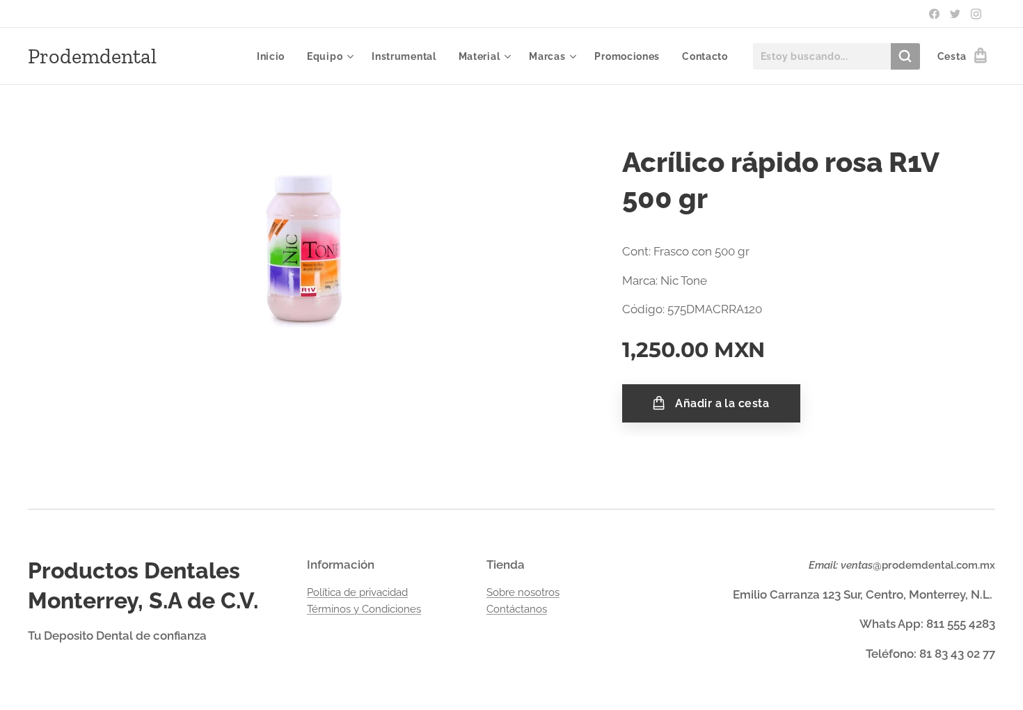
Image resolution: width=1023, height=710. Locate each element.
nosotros (539, 592)
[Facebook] (934, 14)
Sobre (502, 592)
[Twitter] (955, 14)
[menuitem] (274, 56)
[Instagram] (976, 14)
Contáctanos (516, 609)
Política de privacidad (357, 592)
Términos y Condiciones (364, 609)
